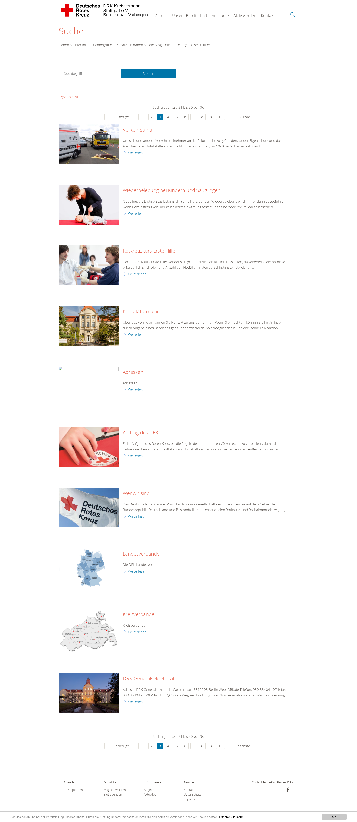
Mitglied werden (115, 790)
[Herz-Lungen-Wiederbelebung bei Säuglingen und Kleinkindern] (89, 205)
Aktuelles (150, 794)
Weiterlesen (137, 152)
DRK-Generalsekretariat (149, 679)
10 (220, 116)
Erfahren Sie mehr (231, 817)
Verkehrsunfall (138, 130)
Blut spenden (113, 794)
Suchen (148, 73)
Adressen (133, 372)
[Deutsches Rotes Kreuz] (80, 10)
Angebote (220, 15)
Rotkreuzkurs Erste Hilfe (149, 251)
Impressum (191, 799)
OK (334, 817)
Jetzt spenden (73, 790)
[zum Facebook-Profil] (287, 789)
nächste (244, 116)
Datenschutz (192, 794)
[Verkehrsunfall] (89, 144)
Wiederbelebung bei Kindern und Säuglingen (171, 190)
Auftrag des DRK (140, 433)
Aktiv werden (244, 15)
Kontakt (268, 15)
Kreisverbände (138, 614)
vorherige (121, 116)
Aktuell (161, 15)
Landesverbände (141, 554)
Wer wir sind (136, 493)
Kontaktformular (141, 312)
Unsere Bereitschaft (189, 15)
